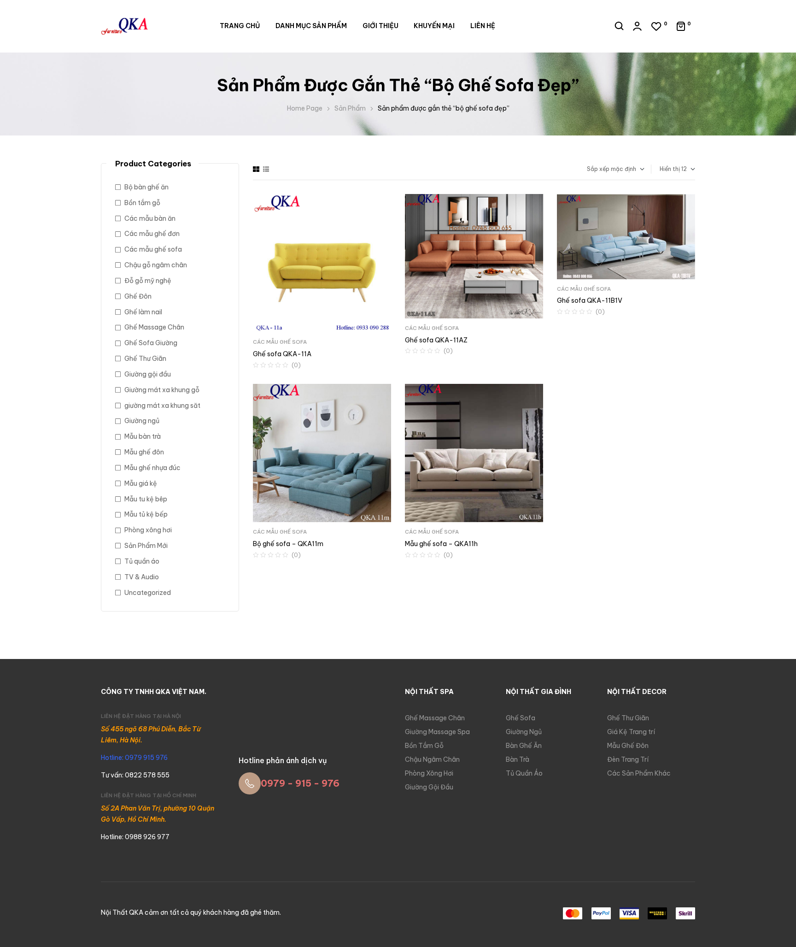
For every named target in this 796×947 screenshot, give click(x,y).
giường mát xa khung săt (162, 405)
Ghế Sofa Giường (150, 343)
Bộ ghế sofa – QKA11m (288, 544)
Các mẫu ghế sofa (280, 342)
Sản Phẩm (350, 108)
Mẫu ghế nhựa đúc (152, 468)
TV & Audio (141, 577)
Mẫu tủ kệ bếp (146, 514)
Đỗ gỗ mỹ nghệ (147, 280)
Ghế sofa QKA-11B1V (589, 300)
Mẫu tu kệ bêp (145, 499)
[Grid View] (256, 169)
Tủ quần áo (141, 561)
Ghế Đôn (138, 296)
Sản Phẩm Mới (146, 545)
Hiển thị (670, 168)
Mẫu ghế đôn (144, 452)
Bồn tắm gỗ (142, 203)
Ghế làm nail (143, 312)
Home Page (304, 108)
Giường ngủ (141, 421)
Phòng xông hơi (148, 530)
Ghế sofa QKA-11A (282, 354)
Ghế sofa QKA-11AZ (436, 340)
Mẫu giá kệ (140, 483)
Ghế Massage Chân (154, 327)
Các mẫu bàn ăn (150, 218)
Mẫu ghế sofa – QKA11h (441, 544)
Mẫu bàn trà (142, 436)
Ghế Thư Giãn (145, 358)
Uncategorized (147, 592)
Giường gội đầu (147, 374)
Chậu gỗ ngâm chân (155, 265)
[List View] (266, 169)
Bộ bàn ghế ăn (146, 187)
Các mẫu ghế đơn (152, 233)
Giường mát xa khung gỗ (161, 390)
